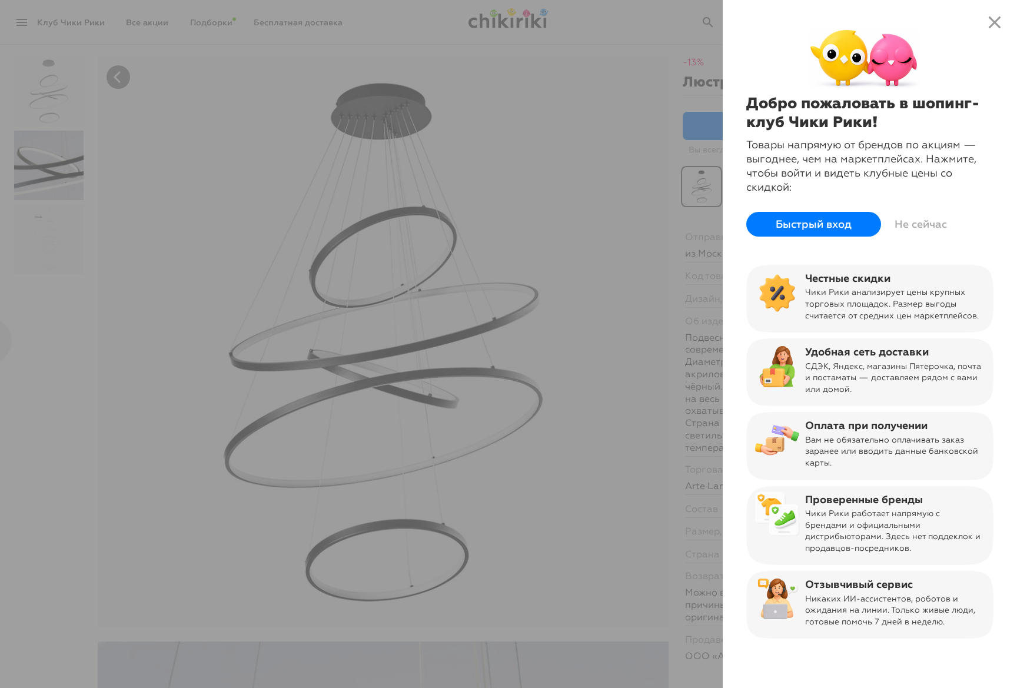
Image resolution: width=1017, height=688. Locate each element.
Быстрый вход (813, 224)
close (994, 22)
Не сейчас (921, 224)
